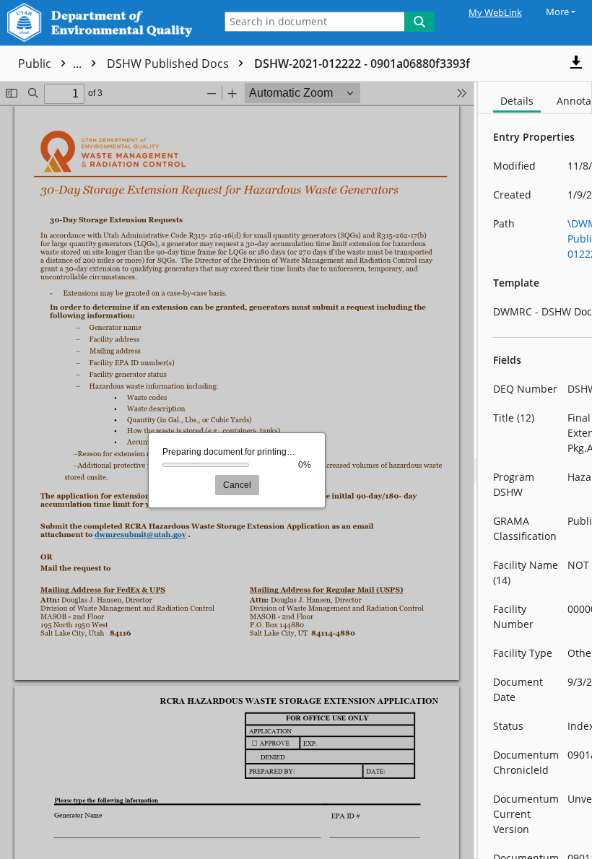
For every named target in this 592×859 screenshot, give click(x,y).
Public (51, 63)
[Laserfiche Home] (103, 22)
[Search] (419, 22)
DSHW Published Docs (298, 63)
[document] (535, 470)
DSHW (195, 63)
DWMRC (130, 63)
